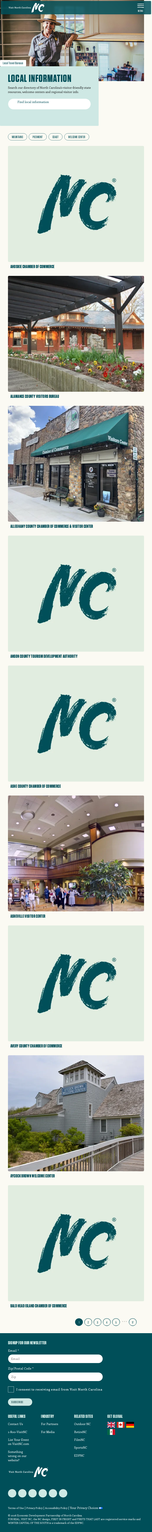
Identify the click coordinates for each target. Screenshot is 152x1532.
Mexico (111, 1432)
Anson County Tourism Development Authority (43, 656)
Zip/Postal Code (20, 1368)
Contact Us (15, 1424)
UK (111, 1425)
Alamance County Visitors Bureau (34, 396)
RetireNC (80, 1432)
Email (12, 1350)
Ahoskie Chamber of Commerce (32, 266)
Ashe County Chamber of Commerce (35, 786)
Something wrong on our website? (17, 1456)
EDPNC (79, 1455)
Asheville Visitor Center (27, 916)
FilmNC (79, 1440)
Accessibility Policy (56, 1508)
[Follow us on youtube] (53, 1493)
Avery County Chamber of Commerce (36, 1046)
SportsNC (80, 1447)
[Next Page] (141, 1321)
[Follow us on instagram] (32, 1493)
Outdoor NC (82, 1424)
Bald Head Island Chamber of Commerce (38, 1306)
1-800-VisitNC (17, 1432)
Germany (130, 1425)
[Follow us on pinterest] (43, 1493)
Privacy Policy (34, 1508)
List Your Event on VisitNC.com (18, 1442)
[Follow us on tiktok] (63, 1493)
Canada (121, 1425)
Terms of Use (16, 1508)
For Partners (49, 1424)
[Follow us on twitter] (12, 1493)
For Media (48, 1432)
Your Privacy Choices (84, 1508)
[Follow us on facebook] (22, 1493)
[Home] (26, 7)
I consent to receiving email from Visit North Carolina (59, 1389)
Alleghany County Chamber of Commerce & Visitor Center (51, 526)
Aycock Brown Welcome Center (32, 1176)
